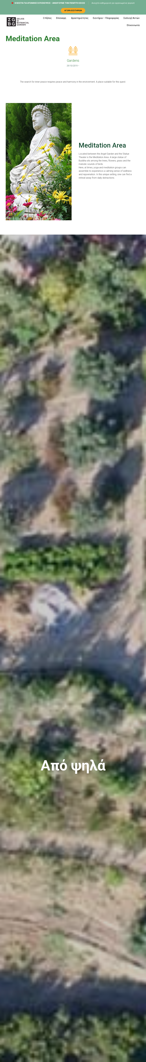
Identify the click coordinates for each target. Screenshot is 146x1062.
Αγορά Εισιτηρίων (73, 10)
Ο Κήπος (47, 18)
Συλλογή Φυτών (131, 18)
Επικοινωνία (133, 25)
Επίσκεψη (61, 18)
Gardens (73, 61)
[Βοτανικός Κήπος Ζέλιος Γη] (18, 22)
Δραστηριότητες (80, 18)
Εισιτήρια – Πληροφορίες (106, 18)
